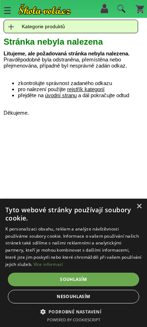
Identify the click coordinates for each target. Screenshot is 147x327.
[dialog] (73, 263)
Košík (140, 8)
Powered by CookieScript (73, 319)
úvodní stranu (61, 95)
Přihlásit (104, 8)
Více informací (48, 264)
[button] (74, 311)
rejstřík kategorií (86, 89)
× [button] (139, 206)
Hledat (120, 10)
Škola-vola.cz (44, 10)
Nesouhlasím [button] (73, 296)
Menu (7, 10)
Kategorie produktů (43, 26)
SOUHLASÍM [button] (73, 279)
